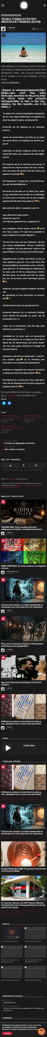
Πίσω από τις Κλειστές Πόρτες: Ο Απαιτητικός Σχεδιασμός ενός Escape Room (22, 644)
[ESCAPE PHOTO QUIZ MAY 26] (35, 933)
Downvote (36, 465)
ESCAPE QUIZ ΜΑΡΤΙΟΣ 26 (33, 980)
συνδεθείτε (11, 479)
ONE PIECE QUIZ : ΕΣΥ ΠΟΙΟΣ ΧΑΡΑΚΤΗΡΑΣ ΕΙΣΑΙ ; (34, 961)
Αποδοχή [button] (7, 1033)
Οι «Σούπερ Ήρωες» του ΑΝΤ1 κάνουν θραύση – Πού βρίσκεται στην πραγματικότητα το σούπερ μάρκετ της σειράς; (23, 905)
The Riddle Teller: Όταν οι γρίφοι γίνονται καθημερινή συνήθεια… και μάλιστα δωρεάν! (21, 528)
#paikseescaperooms (9, 1003)
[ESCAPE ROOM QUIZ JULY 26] (11, 933)
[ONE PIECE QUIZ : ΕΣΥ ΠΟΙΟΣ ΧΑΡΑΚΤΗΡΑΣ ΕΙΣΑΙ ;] (35, 952)
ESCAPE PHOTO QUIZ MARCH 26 (10, 980)
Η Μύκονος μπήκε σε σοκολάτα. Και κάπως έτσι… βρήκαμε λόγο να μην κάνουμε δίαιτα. (21, 722)
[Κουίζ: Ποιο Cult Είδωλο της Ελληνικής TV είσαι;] (11, 952)
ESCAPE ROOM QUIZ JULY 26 (9, 941)
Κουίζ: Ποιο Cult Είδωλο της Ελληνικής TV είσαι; (10, 961)
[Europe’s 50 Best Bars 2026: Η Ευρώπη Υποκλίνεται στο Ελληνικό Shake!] (23, 854)
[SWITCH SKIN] (44, 5)
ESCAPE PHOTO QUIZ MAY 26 (33, 941)
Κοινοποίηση (4, 35)
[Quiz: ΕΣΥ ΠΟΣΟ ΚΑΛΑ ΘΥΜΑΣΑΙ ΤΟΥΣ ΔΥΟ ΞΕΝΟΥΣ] (23, 667)
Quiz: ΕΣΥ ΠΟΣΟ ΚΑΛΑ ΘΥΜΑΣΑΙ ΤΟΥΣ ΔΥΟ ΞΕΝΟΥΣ (21, 683)
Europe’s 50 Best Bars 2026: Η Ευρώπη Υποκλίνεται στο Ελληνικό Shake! (23, 870)
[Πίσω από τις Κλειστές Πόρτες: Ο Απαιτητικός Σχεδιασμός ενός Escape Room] (23, 629)
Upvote (10, 465)
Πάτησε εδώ (11, 395)
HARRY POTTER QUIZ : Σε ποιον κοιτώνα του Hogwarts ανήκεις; (23, 567)
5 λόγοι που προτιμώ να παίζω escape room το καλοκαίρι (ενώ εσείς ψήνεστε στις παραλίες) (22, 606)
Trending (3, 541)
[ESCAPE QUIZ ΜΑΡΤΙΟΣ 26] (35, 972)
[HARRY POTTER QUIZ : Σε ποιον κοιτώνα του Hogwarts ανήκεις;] (23, 551)
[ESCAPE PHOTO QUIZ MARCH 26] (11, 972)
